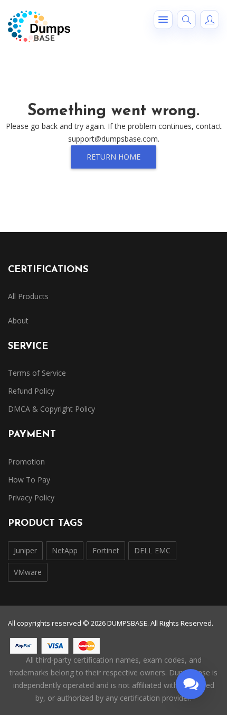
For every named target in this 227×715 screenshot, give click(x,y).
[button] (163, 19)
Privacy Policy (31, 498)
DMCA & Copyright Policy (51, 409)
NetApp (65, 550)
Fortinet (105, 550)
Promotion (26, 462)
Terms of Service (37, 373)
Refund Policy (31, 391)
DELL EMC (152, 550)
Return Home (113, 157)
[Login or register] (209, 19)
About (18, 320)
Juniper (25, 550)
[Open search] (186, 19)
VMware (28, 572)
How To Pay (29, 480)
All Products (28, 296)
